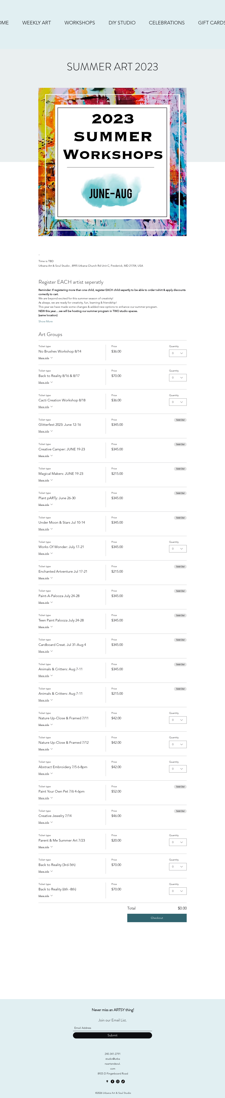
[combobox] (178, 353)
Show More (45, 321)
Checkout (157, 918)
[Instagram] (118, 1081)
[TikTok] (123, 1081)
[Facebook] (112, 1081)
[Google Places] (107, 1081)
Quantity (174, 346)
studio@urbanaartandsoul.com (113, 1063)
